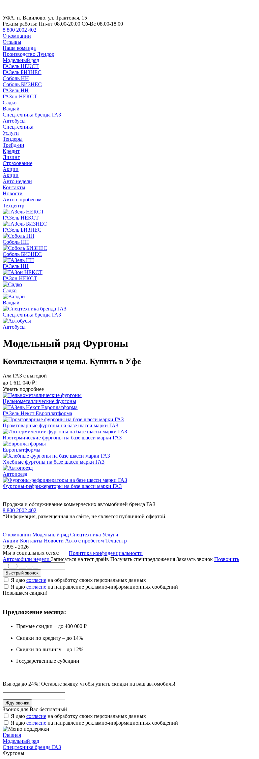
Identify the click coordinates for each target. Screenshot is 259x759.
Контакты (14, 187)
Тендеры (13, 139)
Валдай (11, 108)
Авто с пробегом (22, 199)
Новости (13, 193)
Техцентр (13, 205)
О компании (17, 36)
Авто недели (17, 181)
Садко (10, 102)
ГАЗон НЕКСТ (20, 96)
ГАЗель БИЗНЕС (22, 72)
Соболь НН (16, 78)
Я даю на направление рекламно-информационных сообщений (94, 587)
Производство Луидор (28, 54)
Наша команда (19, 48)
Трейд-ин (13, 145)
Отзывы (12, 42)
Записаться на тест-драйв (80, 559)
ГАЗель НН (16, 90)
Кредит (11, 151)
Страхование (17, 163)
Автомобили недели (27, 559)
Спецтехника (18, 127)
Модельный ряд (21, 60)
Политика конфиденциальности (106, 553)
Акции (11, 169)
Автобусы (14, 121)
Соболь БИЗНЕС (22, 84)
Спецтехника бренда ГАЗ (32, 115)
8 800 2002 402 (19, 30)
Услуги (11, 133)
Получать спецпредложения (143, 559)
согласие (36, 580)
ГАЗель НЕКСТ (21, 66)
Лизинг (11, 157)
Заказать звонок (194, 559)
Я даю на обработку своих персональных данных (78, 580)
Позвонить (226, 559)
